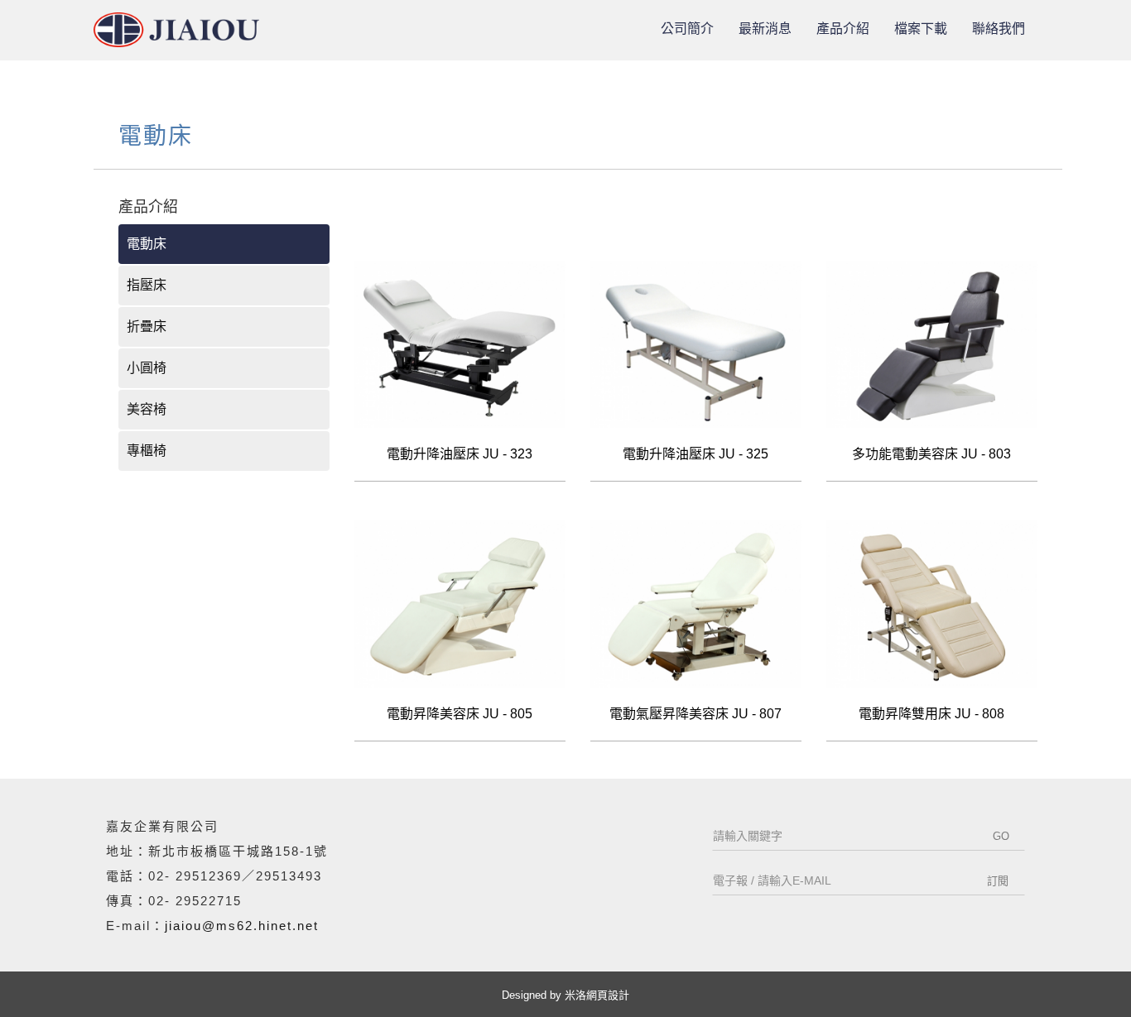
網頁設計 (607, 995)
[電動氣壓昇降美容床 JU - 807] (695, 604)
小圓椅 (146, 368)
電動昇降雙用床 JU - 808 (931, 714)
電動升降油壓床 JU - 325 (695, 454)
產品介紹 (842, 29)
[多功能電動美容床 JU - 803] (931, 344)
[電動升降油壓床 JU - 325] (695, 344)
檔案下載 (920, 29)
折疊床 (146, 326)
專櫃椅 (146, 451)
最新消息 (765, 29)
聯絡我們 (998, 29)
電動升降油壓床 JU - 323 (459, 454)
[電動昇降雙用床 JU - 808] (931, 604)
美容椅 (146, 409)
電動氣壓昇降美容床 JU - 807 (695, 714)
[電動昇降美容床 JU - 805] (460, 604)
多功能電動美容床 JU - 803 (931, 454)
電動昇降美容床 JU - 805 (459, 714)
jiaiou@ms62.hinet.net (242, 926)
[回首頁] (176, 30)
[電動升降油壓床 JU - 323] (460, 344)
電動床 (146, 244)
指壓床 (146, 285)
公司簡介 (687, 29)
